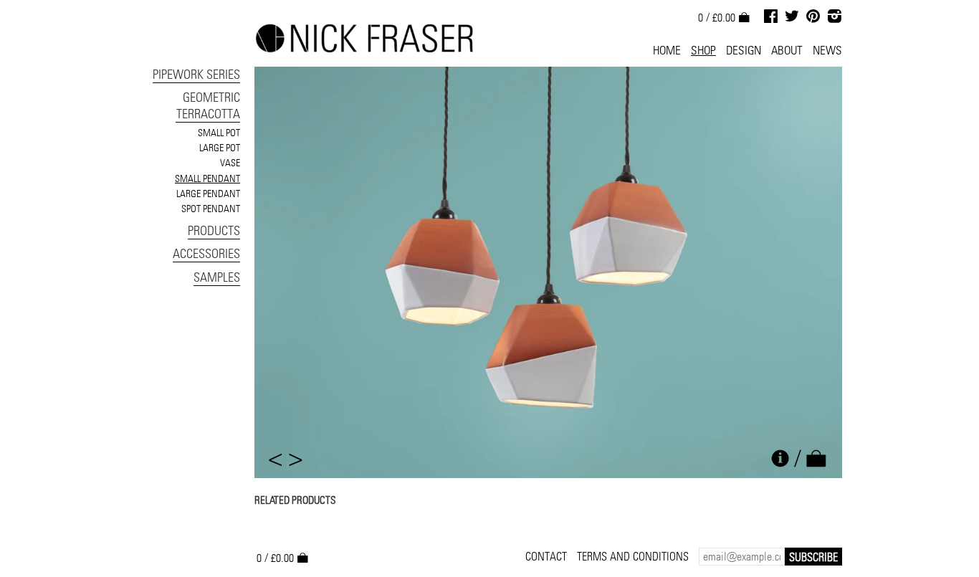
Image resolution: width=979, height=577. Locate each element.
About (787, 50)
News (827, 50)
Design (743, 50)
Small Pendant (207, 178)
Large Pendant (208, 193)
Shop (703, 50)
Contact (546, 556)
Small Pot (219, 132)
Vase (230, 162)
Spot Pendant (210, 208)
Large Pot (219, 147)
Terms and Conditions (633, 556)
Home (667, 50)
